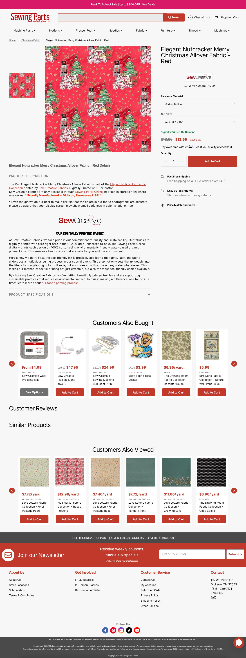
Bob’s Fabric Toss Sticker (139, 378)
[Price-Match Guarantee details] (198, 205)
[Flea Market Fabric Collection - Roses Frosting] (70, 490)
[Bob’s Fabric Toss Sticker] (141, 363)
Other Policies (150, 606)
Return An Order (151, 590)
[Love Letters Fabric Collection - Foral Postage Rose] (105, 490)
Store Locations (19, 585)
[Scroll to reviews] (199, 69)
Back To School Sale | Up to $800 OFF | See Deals (123, 4)
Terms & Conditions (21, 595)
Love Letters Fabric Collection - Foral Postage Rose (105, 506)
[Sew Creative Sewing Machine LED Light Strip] (105, 363)
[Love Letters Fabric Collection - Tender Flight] (141, 490)
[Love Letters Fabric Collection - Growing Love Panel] (176, 490)
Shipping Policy (150, 600)
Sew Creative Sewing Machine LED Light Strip (103, 380)
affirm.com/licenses (153, 649)
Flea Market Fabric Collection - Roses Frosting (69, 506)
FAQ (213, 597)
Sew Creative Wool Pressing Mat (34, 378)
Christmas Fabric (30, 40)
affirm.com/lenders (143, 646)
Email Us (217, 593)
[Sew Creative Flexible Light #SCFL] (70, 363)
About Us (15, 579)
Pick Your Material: (172, 96)
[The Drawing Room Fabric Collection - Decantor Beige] (176, 363)
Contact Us (148, 579)
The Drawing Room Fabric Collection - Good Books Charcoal (211, 509)
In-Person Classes (87, 585)
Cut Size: (166, 113)
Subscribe (235, 554)
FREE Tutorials (84, 579)
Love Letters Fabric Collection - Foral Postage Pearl (34, 506)
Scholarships (17, 590)
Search (175, 17)
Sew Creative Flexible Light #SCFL (66, 380)
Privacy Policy (149, 595)
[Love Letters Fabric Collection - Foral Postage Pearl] (34, 490)
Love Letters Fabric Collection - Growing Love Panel (176, 509)
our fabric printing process (60, 283)
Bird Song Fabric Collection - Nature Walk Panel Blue (211, 380)
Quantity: (166, 153)
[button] (226, 17)
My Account (148, 585)
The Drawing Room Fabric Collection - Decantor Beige (176, 380)
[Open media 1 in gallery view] (142, 54)
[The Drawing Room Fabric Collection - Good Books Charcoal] (212, 490)
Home (12, 40)
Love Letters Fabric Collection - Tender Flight (140, 506)
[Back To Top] (240, 652)
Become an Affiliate (87, 590)
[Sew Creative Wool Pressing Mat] (34, 363)
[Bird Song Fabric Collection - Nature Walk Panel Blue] (212, 363)
